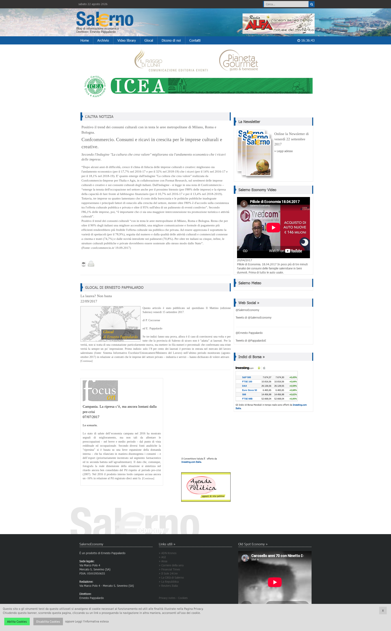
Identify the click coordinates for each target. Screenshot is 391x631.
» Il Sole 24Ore (168, 573)
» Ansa (163, 561)
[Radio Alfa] (279, 22)
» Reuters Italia (168, 586)
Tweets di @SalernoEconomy (253, 317)
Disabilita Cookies (48, 621)
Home (84, 40)
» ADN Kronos (167, 553)
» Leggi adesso (283, 151)
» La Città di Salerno (171, 577)
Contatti (195, 40)
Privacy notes (167, 598)
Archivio (103, 40)
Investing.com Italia (191, 462)
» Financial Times (169, 569)
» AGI (162, 557)
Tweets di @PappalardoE (251, 340)
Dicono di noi (171, 40)
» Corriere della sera (171, 565)
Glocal (148, 40)
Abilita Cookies (17, 621)
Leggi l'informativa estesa (92, 621)
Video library (127, 40)
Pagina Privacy (193, 608)
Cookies (183, 598)
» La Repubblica (169, 581)
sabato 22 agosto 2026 (93, 4)
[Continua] (86, 360)
